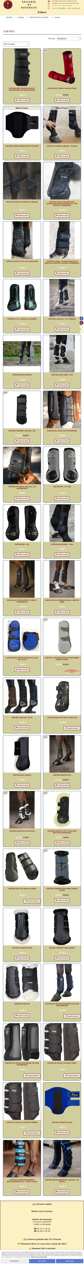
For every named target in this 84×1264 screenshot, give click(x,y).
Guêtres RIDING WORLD (22, 375)
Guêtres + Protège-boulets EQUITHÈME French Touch (62, 658)
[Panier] (81, 331)
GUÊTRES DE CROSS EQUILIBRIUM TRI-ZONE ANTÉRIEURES (22, 1064)
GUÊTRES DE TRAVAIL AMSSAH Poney (62, 88)
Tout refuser (42, 1261)
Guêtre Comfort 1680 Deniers (62, 948)
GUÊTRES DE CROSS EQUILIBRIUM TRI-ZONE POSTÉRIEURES (62, 1004)
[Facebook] (81, 318)
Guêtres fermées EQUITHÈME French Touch (62, 889)
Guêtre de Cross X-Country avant (62, 1063)
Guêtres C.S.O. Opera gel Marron (22, 319)
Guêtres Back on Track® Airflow (62, 717)
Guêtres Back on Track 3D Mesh (22, 889)
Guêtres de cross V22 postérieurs (62, 431)
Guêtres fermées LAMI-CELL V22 (22, 431)
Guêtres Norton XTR (62, 775)
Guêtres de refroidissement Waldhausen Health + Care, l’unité (22, 1180)
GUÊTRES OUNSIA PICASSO (62, 1122)
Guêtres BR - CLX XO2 (62, 487)
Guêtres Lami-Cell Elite (21, 717)
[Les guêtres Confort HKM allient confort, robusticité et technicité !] (22, 982)
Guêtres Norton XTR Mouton (22, 831)
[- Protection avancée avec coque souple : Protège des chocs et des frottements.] (22, 636)
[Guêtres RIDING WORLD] (22, 353)
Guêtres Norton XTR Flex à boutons (22, 261)
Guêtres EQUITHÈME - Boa (62, 375)
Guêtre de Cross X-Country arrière (22, 1122)
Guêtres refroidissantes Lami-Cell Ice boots (62, 1180)
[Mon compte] (81, 327)
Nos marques (9, 44)
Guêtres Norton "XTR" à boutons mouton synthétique (62, 832)
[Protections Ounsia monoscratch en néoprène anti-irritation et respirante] (22, 124)
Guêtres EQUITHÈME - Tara (62, 544)
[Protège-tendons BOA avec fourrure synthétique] (62, 353)
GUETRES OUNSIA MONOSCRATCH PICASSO (22, 146)
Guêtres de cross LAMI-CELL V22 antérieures (22, 487)
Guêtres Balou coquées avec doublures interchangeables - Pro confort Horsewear (62, 203)
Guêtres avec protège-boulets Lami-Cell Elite (22, 658)
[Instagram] (81, 323)
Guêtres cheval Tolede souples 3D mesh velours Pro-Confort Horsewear (62, 262)
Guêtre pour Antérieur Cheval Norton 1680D (62, 601)
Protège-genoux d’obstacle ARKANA (22, 202)
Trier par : (52, 38)
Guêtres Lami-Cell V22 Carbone (62, 319)
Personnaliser (14, 1261)
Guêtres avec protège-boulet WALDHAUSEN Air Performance (22, 89)
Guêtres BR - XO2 (22, 544)
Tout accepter (69, 1261)
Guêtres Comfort (22, 1004)
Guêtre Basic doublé (22, 775)
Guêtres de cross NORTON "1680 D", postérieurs (22, 601)
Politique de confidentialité (39, 1257)
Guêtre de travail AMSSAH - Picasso (62, 146)
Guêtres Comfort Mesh (22, 948)
